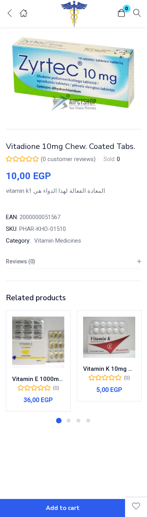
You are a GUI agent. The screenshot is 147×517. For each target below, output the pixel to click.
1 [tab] (59, 421)
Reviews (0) (20, 261)
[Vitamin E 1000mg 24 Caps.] (38, 342)
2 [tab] (69, 421)
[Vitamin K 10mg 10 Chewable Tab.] (109, 337)
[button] (121, 13)
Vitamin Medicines (57, 240)
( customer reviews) (68, 159)
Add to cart (63, 508)
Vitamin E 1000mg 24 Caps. (38, 379)
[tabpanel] (38, 361)
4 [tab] (88, 421)
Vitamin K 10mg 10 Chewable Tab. (109, 368)
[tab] (73, 261)
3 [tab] (78, 421)
